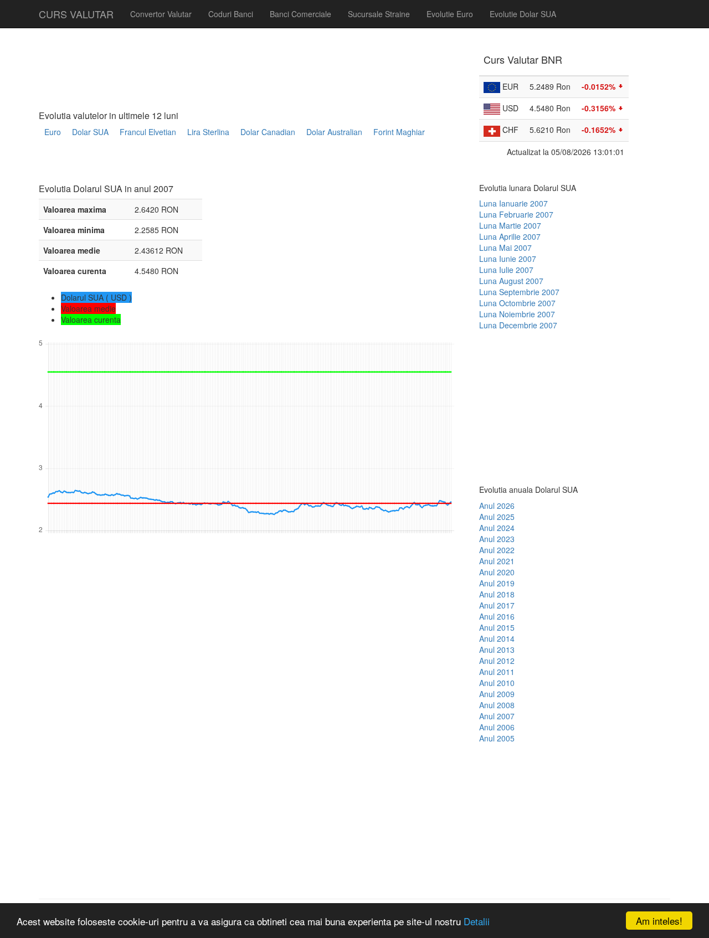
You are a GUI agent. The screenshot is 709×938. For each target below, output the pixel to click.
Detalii (477, 921)
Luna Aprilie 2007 (510, 236)
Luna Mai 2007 (505, 247)
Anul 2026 (497, 505)
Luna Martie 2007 (510, 225)
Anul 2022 (497, 549)
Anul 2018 (497, 594)
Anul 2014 (497, 638)
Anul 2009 (497, 693)
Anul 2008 (497, 704)
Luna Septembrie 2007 (519, 291)
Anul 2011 (497, 671)
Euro (52, 131)
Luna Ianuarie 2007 (513, 203)
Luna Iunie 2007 (507, 258)
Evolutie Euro (450, 13)
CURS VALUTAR (76, 14)
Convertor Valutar (161, 13)
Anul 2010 (497, 682)
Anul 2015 (497, 627)
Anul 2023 (497, 538)
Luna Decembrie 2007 (518, 325)
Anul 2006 (497, 727)
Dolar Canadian (267, 131)
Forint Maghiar (399, 131)
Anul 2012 (497, 660)
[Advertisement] (240, 164)
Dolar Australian (334, 131)
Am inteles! (659, 920)
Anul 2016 (497, 616)
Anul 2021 (497, 560)
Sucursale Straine (379, 13)
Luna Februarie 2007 (516, 214)
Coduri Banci (230, 13)
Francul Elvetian (148, 131)
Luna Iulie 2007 (506, 269)
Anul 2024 (497, 527)
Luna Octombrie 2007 (517, 302)
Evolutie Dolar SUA (523, 13)
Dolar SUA (90, 131)
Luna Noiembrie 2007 (517, 313)
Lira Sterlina (208, 131)
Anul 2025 (497, 516)
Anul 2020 (497, 572)
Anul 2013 (497, 649)
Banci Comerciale (300, 13)
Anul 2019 (497, 583)
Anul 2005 (497, 738)
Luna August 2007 (511, 280)
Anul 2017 (497, 605)
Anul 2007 (497, 715)
